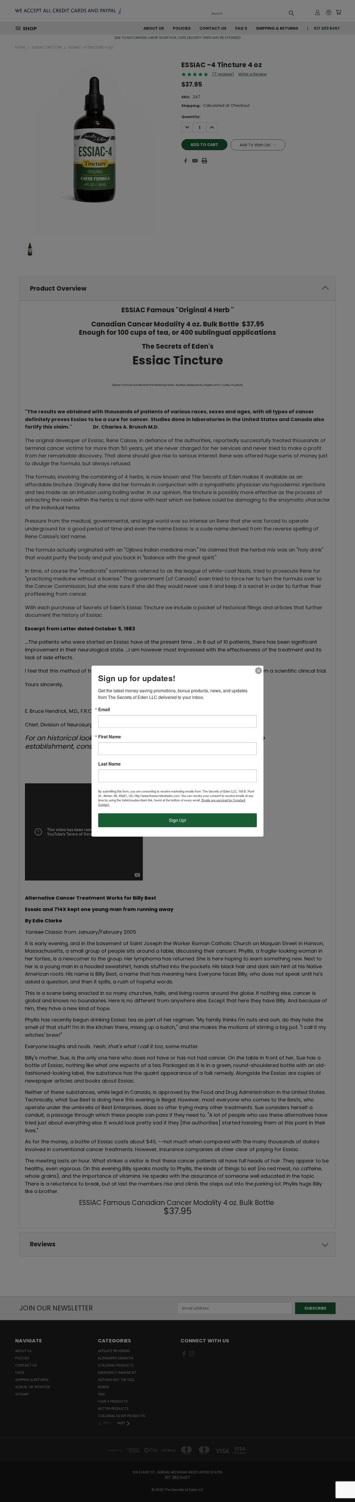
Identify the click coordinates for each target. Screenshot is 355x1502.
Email (104, 709)
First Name (109, 736)
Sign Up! (177, 820)
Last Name (109, 764)
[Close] (258, 670)
